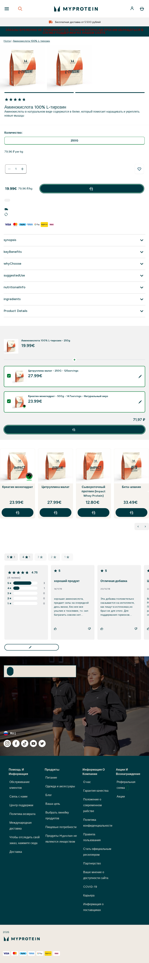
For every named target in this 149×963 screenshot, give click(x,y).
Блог (48, 795)
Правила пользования (92, 837)
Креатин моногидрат (17, 487)
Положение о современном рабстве (92, 805)
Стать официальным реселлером (97, 851)
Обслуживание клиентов (19, 784)
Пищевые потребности (60, 827)
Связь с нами (18, 796)
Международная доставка (20, 825)
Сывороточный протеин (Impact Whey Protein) (94, 491)
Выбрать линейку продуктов (57, 815)
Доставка (15, 851)
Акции (121, 796)
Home (7, 40)
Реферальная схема (126, 784)
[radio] (74, 141)
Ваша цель (52, 803)
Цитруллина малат (55, 487)
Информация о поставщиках (93, 907)
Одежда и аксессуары (60, 786)
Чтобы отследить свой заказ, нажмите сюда (24, 840)
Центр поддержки (21, 805)
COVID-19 (90, 886)
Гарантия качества (95, 790)
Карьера (88, 895)
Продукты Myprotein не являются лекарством (61, 838)
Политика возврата (22, 814)
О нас (87, 781)
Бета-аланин (131, 487)
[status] (15, 169)
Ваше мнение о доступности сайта (95, 875)
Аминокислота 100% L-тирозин (31, 40)
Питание (51, 777)
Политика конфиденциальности (97, 822)
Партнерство (92, 863)
